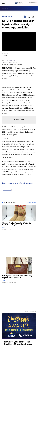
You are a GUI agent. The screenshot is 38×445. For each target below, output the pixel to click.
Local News (7, 16)
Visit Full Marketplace (30, 202)
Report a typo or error (10, 183)
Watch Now (32, 2)
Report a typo (7, 190)
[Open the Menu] (3, 2)
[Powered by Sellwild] (33, 311)
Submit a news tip (26, 183)
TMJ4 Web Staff (10, 60)
